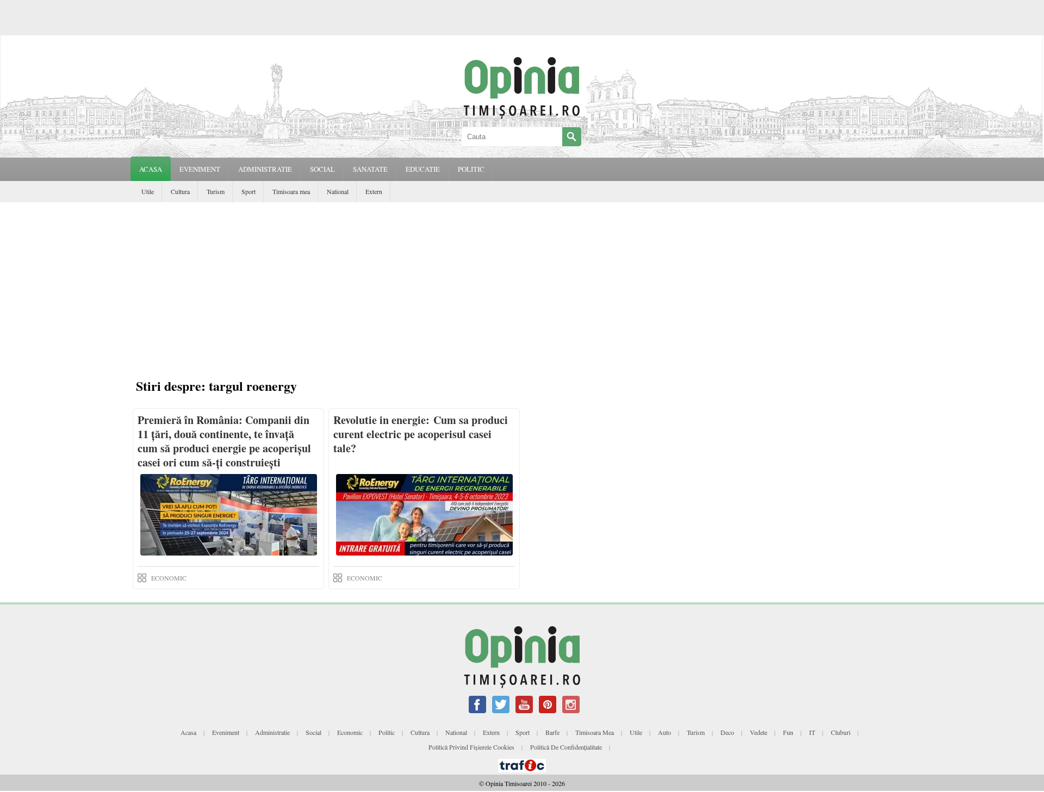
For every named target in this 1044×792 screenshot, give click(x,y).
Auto (664, 732)
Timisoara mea (291, 191)
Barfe (552, 732)
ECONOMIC (169, 577)
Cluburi (840, 732)
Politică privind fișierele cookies (471, 747)
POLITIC (471, 169)
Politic (386, 732)
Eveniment (225, 732)
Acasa (150, 169)
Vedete (758, 732)
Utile (147, 191)
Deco (727, 732)
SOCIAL (322, 169)
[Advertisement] (522, 284)
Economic (350, 732)
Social (313, 732)
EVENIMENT (199, 169)
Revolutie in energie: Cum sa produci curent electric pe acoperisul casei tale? (420, 434)
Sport (248, 191)
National (338, 191)
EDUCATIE (423, 169)
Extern (373, 191)
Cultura (180, 191)
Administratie (272, 732)
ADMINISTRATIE (265, 169)
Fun (788, 732)
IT (812, 732)
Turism (216, 191)
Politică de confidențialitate (566, 747)
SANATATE (370, 169)
